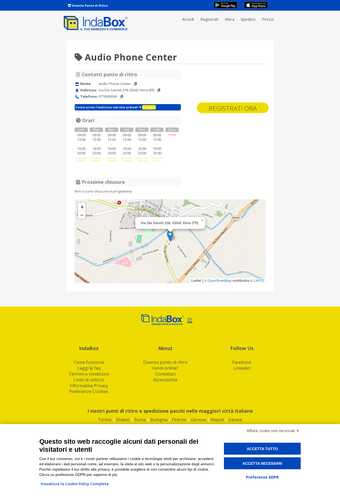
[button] (170, 236)
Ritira (229, 19)
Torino (105, 420)
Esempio (149, 107)
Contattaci (165, 374)
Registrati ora (233, 108)
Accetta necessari (262, 463)
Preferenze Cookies (88, 391)
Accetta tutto (262, 449)
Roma (140, 420)
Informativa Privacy (89, 386)
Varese (235, 420)
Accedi (188, 19)
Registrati (209, 19)
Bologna (158, 420)
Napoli (217, 420)
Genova (198, 420)
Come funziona (89, 362)
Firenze (179, 420)
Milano (123, 420)
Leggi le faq (88, 368)
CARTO (258, 280)
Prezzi (268, 19)
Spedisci (248, 19)
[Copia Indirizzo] (158, 90)
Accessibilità (165, 380)
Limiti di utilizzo (88, 380)
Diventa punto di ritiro (165, 362)
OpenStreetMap (220, 280)
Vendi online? (165, 368)
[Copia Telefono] (121, 96)
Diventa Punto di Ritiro (89, 5)
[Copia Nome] (135, 84)
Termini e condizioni (89, 374)
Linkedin (241, 368)
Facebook (241, 362)
